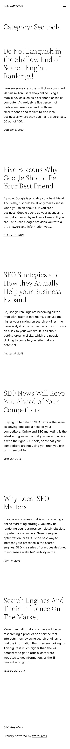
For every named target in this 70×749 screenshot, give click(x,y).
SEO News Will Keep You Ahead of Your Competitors (34, 401)
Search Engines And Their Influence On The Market (34, 608)
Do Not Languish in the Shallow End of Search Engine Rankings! (32, 63)
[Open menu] (65, 6)
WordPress (39, 736)
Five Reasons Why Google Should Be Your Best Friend (31, 177)
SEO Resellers (13, 6)
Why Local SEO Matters (26, 502)
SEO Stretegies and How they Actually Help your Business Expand (32, 287)
